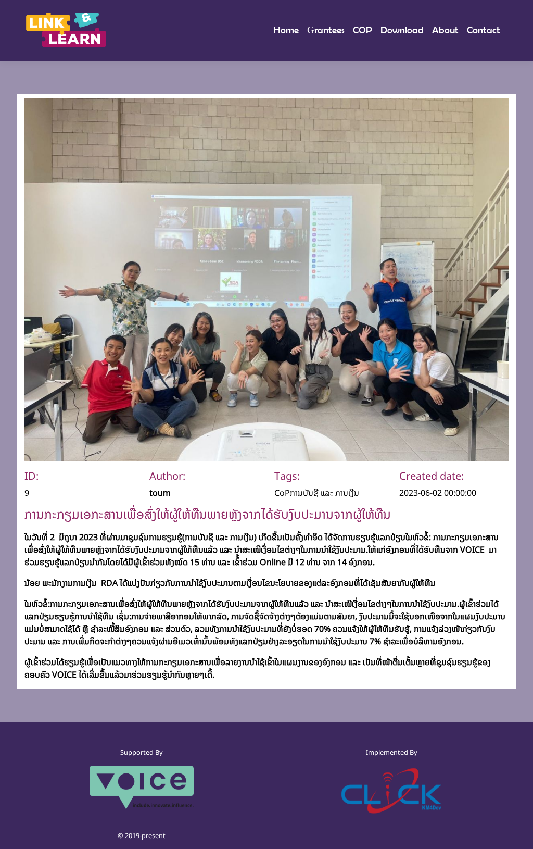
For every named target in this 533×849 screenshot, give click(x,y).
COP (362, 29)
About (445, 29)
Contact (483, 29)
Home (288, 29)
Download (402, 29)
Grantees (326, 29)
